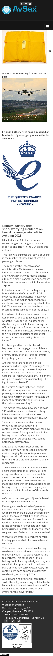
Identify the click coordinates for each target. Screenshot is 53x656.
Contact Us (38, 617)
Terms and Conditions (16, 617)
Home (7, 614)
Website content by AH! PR (16, 608)
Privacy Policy (21, 614)
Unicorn (19, 604)
